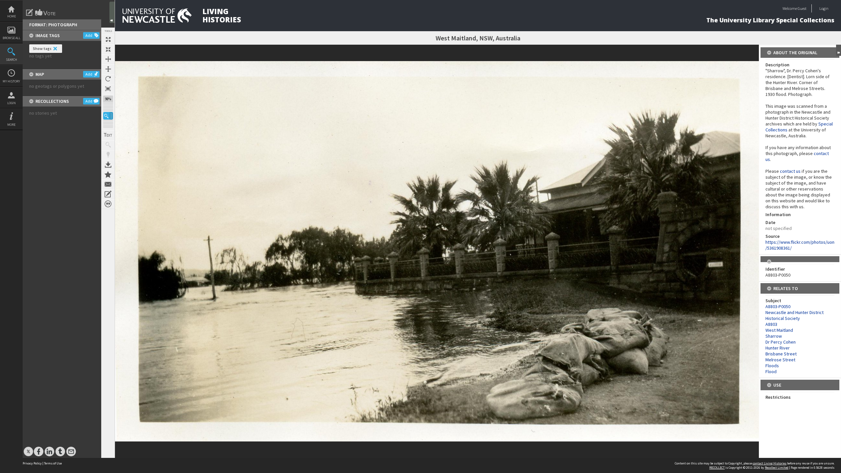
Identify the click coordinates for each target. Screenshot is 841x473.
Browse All (11, 38)
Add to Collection (108, 174)
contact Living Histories (769, 463)
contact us (790, 171)
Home (11, 16)
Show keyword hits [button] (108, 145)
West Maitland (779, 330)
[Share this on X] (28, 448)
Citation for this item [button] (108, 204)
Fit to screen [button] (108, 49)
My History (11, 81)
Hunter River (777, 348)
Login (11, 103)
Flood (771, 371)
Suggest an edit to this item (29, 12)
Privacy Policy (32, 463)
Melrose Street (780, 360)
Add (88, 35)
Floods (772, 366)
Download (108, 164)
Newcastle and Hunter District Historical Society (794, 315)
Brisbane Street (781, 354)
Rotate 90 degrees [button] (108, 79)
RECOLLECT (717, 467)
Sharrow (773, 336)
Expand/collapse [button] (838, 50)
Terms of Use (53, 463)
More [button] (11, 125)
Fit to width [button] (108, 59)
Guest (802, 8)
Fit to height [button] (108, 69)
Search (11, 59)
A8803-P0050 (777, 306)
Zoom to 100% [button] (108, 89)
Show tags (42, 48)
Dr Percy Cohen (780, 342)
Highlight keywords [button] (108, 155)
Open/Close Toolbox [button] (112, 12)
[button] (108, 116)
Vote (45, 12)
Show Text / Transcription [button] (108, 135)
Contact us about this (108, 184)
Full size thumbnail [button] (108, 39)
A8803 (771, 324)
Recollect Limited (776, 467)
